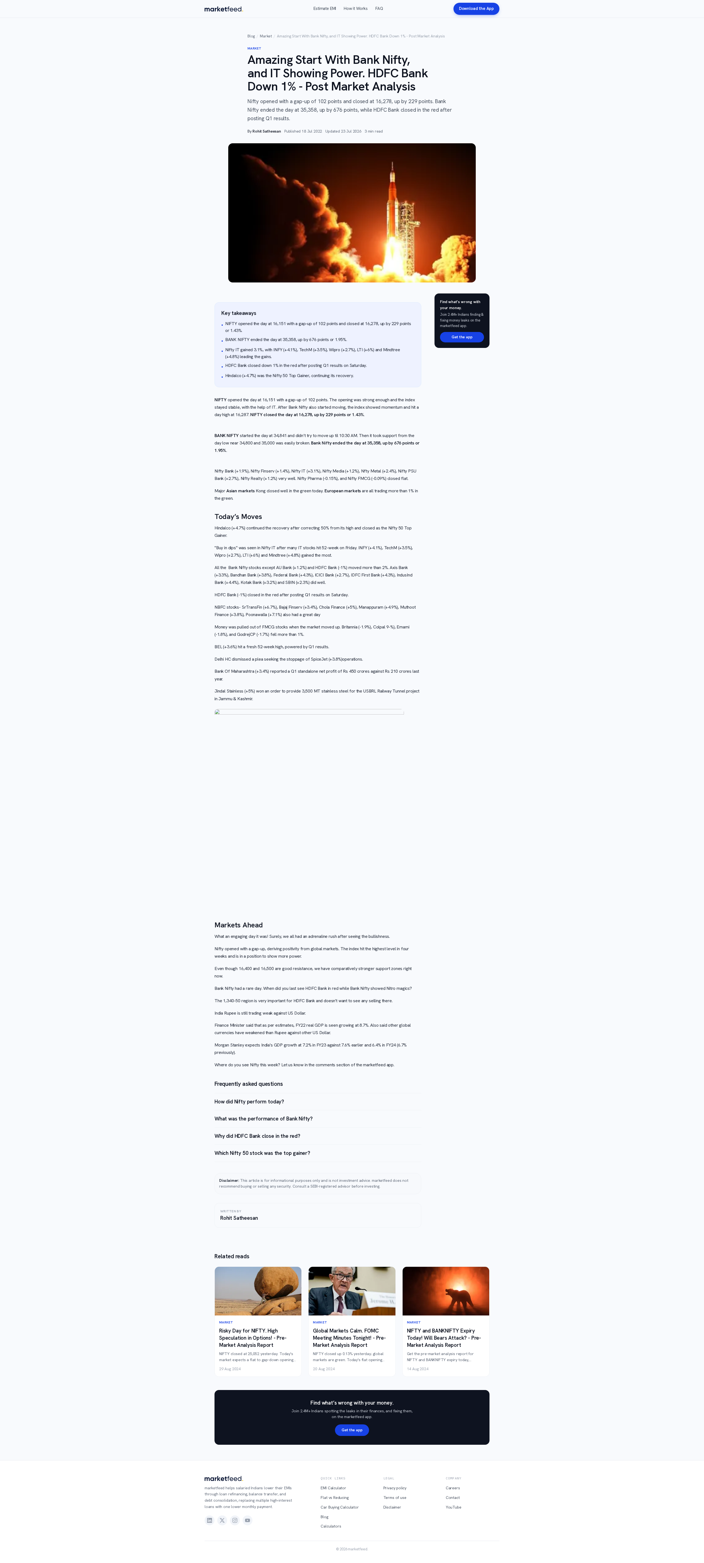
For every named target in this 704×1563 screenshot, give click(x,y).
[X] (222, 1520)
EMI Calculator (333, 1487)
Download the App (476, 8)
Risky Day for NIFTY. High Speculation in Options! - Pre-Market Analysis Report (253, 1337)
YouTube (453, 1507)
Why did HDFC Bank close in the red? (257, 1136)
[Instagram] (235, 1520)
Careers (453, 1487)
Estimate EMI (325, 8)
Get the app (462, 336)
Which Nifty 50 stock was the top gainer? (262, 1153)
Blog (251, 36)
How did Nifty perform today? (249, 1101)
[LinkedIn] (210, 1520)
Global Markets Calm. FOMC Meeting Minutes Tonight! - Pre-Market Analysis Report (349, 1337)
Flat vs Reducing (334, 1497)
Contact (453, 1497)
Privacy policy (395, 1487)
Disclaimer (392, 1507)
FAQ (379, 8)
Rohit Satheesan (266, 131)
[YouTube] (247, 1520)
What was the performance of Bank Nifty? (264, 1118)
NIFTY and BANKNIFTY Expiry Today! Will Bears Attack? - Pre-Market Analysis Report (444, 1337)
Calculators (331, 1526)
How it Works (356, 8)
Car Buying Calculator (340, 1507)
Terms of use (394, 1497)
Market (266, 36)
